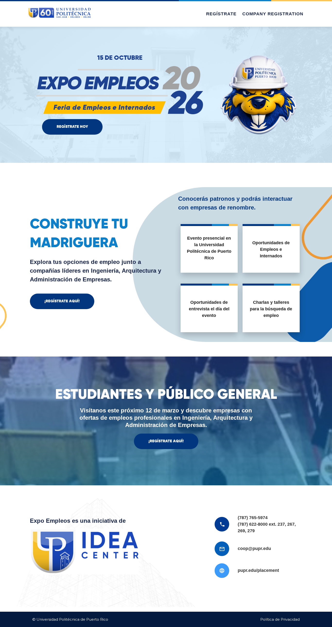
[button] (72, 127)
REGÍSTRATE (221, 13)
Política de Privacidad (280, 619)
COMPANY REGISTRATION (272, 13)
